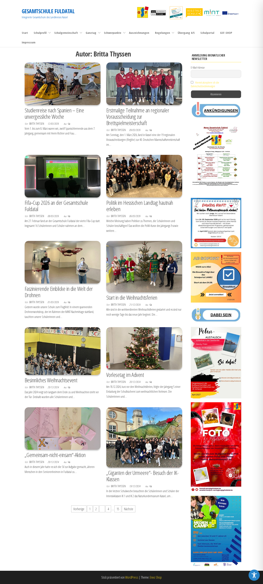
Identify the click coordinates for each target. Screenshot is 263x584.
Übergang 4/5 (186, 33)
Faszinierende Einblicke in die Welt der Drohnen (59, 292)
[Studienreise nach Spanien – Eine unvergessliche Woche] (63, 83)
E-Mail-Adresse (198, 67)
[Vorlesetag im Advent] (144, 348)
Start (25, 33)
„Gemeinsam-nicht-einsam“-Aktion (55, 455)
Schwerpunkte (112, 33)
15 (117, 509)
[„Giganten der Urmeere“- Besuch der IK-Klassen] (144, 437)
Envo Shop (156, 577)
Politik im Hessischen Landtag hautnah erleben (139, 206)
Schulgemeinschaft (66, 33)
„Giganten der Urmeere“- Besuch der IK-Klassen (142, 476)
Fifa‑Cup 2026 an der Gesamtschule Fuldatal (56, 206)
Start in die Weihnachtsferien (131, 297)
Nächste (128, 509)
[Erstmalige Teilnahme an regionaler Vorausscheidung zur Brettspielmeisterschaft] (144, 83)
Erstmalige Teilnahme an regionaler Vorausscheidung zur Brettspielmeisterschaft (137, 116)
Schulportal (207, 33)
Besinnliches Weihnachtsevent (51, 380)
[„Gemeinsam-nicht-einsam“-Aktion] (63, 428)
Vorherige (78, 509)
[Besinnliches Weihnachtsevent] (63, 350)
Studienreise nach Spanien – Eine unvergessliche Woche (54, 113)
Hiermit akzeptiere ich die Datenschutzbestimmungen (205, 84)
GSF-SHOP (226, 33)
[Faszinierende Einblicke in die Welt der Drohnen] (63, 262)
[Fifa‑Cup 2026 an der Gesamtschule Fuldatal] (63, 175)
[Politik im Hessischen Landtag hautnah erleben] (144, 175)
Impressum (28, 42)
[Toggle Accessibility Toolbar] (254, 575)
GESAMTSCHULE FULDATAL (48, 11)
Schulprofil (40, 33)
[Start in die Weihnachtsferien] (144, 266)
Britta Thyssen (37, 123)
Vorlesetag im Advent (125, 375)
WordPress (131, 577)
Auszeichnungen (139, 33)
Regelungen (162, 33)
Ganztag (91, 33)
